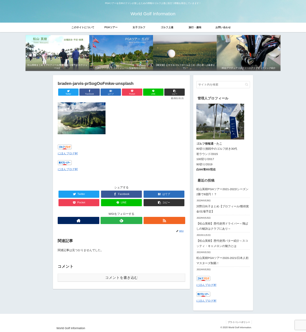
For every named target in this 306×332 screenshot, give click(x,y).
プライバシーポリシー (239, 322)
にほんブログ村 (68, 153)
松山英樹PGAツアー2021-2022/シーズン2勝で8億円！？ (222, 192)
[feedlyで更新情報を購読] (121, 220)
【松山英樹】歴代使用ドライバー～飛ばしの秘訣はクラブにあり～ (222, 226)
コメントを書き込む (121, 278)
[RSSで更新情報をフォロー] (164, 220)
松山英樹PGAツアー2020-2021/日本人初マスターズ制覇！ (222, 260)
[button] (174, 92)
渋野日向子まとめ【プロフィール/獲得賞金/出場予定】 (222, 209)
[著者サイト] (78, 220)
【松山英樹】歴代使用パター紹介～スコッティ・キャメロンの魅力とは (222, 243)
